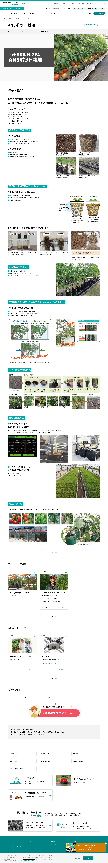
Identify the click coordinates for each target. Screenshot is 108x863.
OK (88, 858)
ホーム (5, 18)
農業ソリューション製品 (12, 8)
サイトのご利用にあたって (29, 860)
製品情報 (11, 18)
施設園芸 (17, 18)
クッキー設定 (77, 858)
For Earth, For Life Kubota (10, 3)
